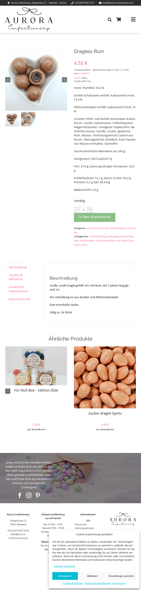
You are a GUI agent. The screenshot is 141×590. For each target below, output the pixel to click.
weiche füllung (97, 237)
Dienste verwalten (64, 566)
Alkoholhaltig (117, 228)
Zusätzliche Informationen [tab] (18, 289)
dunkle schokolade (106, 241)
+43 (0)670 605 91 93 (84, 2)
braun (84, 245)
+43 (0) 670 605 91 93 (18, 530)
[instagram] (28, 495)
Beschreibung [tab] (18, 267)
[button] (110, 19)
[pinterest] (37, 495)
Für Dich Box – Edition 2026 (36, 391)
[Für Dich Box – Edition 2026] (36, 365)
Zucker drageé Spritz (105, 414)
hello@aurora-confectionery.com (118, 2)
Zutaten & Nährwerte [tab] (16, 277)
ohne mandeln (87, 241)
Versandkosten (84, 73)
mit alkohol (123, 241)
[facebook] (20, 495)
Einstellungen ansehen (121, 576)
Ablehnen (92, 576)
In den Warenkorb (94, 217)
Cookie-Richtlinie (73, 583)
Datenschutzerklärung (98, 583)
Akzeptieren (65, 576)
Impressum (118, 583)
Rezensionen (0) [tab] (19, 299)
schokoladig (112, 237)
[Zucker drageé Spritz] (105, 377)
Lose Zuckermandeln (98, 228)
